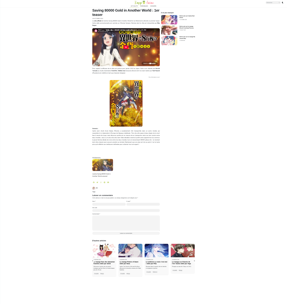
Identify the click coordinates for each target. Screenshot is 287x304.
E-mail (128, 201)
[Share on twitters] (97, 182)
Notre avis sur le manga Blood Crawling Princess (187, 27)
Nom (94, 201)
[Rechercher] (279, 2)
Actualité (134, 6)
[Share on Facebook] (94, 182)
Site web (94, 207)
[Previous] (92, 260)
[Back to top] (283, 300)
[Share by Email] (108, 182)
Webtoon (155, 272)
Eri (97, 188)
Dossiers (153, 6)
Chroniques (144, 6)
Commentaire (96, 214)
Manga (102, 273)
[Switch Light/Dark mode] (283, 3)
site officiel (97, 21)
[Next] (194, 260)
